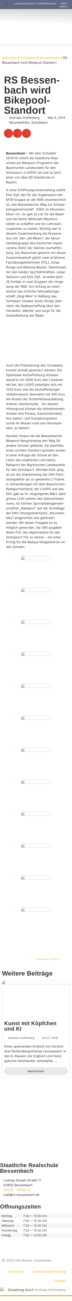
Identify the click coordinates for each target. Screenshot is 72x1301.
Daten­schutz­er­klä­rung (49, 1271)
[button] (6, 3)
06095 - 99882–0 (16, 1190)
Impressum (16, 1271)
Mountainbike (50, 58)
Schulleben (28, 58)
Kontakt (60, 1281)
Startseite (9, 58)
